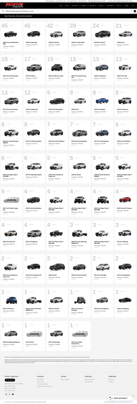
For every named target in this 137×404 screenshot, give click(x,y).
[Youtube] (12, 394)
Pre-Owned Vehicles (42, 384)
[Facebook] (6, 394)
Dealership (112, 376)
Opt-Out (44, 401)
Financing (88, 376)
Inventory (40, 376)
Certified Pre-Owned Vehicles (44, 386)
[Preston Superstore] (18, 5)
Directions (111, 381)
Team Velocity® (112, 402)
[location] (89, 1)
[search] (133, 6)
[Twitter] (9, 394)
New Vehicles (40, 379)
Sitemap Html (34, 401)
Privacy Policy (17, 401)
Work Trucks (40, 381)
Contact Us (11, 380)
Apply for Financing (89, 379)
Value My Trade (89, 381)
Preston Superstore (9, 401)
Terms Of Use (23, 401)
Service (63, 376)
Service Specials (65, 379)
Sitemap (28, 401)
